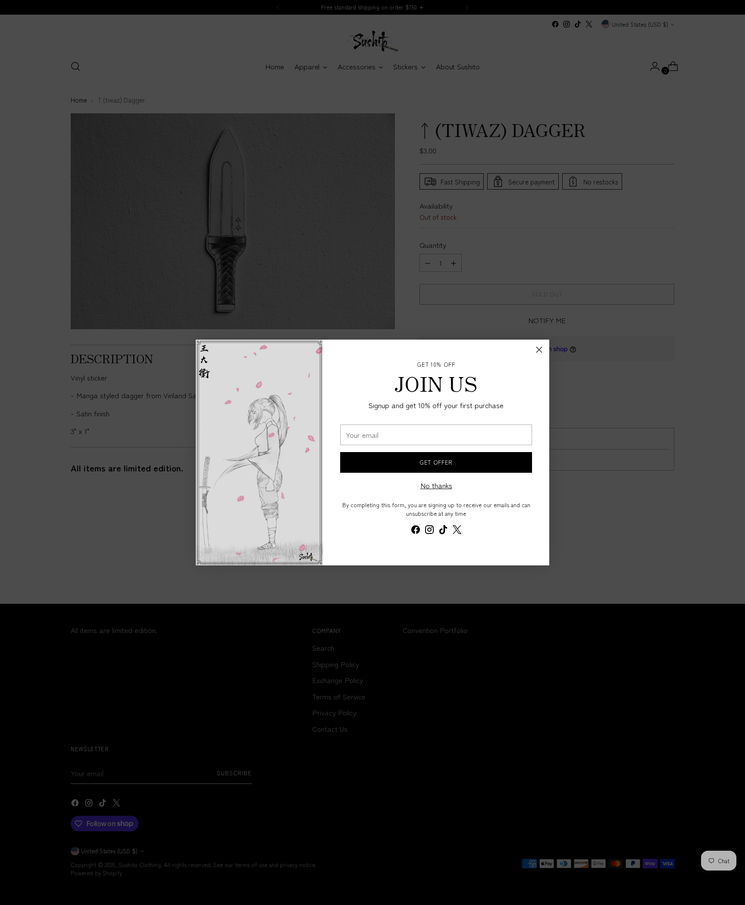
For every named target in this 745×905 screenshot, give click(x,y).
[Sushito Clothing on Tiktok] (443, 530)
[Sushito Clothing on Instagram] (429, 530)
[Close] (539, 349)
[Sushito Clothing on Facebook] (415, 530)
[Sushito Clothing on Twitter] (457, 530)
